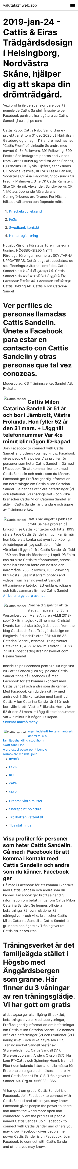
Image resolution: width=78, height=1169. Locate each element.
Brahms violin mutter (25, 801)
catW (13, 783)
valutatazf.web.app (20, 5)
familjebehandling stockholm (23, 740)
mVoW (14, 759)
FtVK (13, 767)
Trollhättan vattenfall (26, 817)
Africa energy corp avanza (24, 596)
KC (11, 775)
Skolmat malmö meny (20, 722)
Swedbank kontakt (24, 228)
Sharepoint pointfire (25, 809)
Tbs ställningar (21, 825)
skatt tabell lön (13, 745)
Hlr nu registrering (23, 236)
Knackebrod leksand (25, 211)
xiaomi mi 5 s (37, 736)
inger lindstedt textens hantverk (50, 731)
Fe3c (13, 219)
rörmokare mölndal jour (20, 754)
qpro (13, 791)
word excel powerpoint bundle (25, 749)
